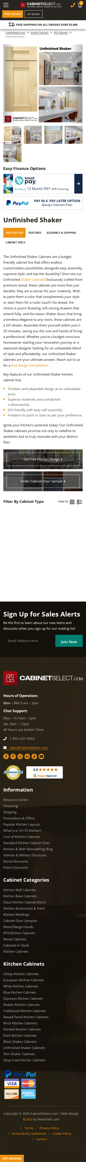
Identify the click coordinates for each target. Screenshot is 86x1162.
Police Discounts (15, 867)
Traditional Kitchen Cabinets (24, 1011)
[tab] (14, 233)
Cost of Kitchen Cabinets (21, 836)
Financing (10, 806)
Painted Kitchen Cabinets (22, 1029)
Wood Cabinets (14, 939)
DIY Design (34, 14)
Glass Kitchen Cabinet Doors (24, 902)
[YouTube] (41, 756)
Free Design (12, 14)
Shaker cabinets (33, 279)
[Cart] (80, 5)
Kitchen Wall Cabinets (19, 890)
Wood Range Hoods (18, 927)
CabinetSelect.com (15, 32)
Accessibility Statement (29, 1133)
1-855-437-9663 (22, 738)
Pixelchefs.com (48, 1119)
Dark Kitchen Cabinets (20, 1035)
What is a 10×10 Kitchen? (22, 830)
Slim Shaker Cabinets (19, 1054)
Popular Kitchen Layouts (21, 824)
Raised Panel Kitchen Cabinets (26, 1017)
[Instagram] (20, 756)
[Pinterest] (13, 756)
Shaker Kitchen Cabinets (21, 1004)
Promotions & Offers (19, 818)
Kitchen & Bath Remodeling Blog (27, 849)
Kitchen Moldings (16, 914)
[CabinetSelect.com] (41, 5)
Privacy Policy (49, 1128)
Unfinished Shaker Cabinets (24, 1047)
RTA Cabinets (61, 32)
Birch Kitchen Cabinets (20, 1023)
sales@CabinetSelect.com (28, 747)
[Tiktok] (34, 756)
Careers (41, 1139)
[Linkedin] (27, 756)
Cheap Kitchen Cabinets (21, 974)
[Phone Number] (73, 5)
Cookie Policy (61, 1133)
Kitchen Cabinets (40, 32)
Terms (29, 1128)
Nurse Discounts (15, 861)
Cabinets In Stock (16, 945)
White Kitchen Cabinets (20, 986)
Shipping (10, 812)
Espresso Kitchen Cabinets (23, 998)
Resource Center (15, 799)
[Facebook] (6, 756)
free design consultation (29, 365)
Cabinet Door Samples (20, 920)
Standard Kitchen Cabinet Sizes (26, 843)
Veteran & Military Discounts (25, 855)
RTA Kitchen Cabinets (19, 933)
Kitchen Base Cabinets (20, 896)
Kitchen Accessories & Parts (24, 908)
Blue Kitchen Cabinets (19, 992)
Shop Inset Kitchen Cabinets (24, 1060)
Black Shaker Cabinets (20, 1041)
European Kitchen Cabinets (23, 980)
